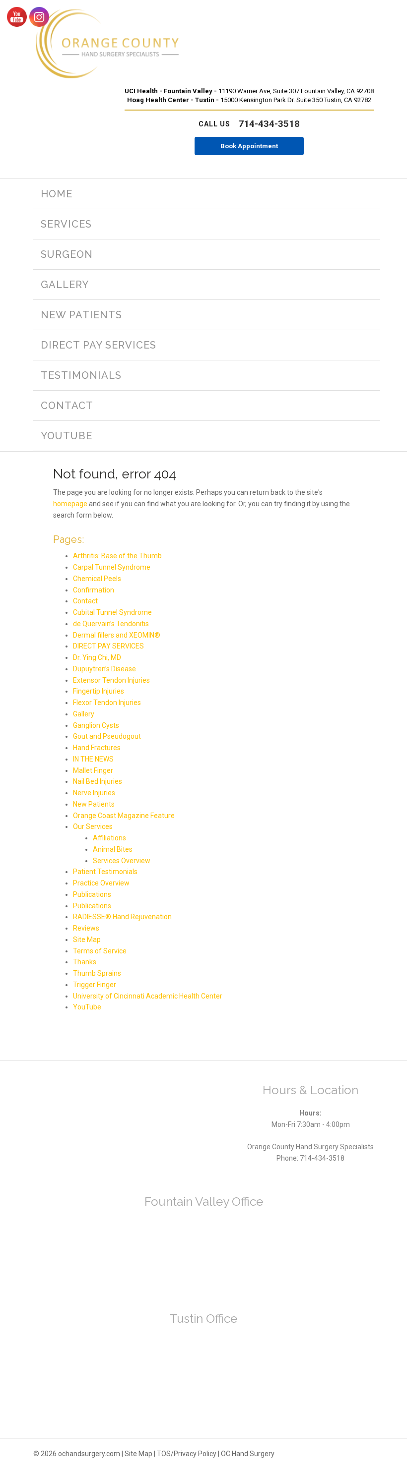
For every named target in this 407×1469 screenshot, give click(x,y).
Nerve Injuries (94, 793)
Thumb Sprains (97, 973)
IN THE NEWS (93, 759)
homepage (70, 504)
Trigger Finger (94, 985)
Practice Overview (101, 883)
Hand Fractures (97, 748)
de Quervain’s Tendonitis (111, 624)
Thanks (84, 962)
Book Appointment (249, 146)
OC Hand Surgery (247, 1454)
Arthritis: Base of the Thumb (117, 556)
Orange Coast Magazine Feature (124, 816)
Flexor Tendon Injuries (107, 702)
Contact (85, 601)
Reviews (86, 928)
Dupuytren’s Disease (104, 669)
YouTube (87, 1007)
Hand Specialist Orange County (107, 44)
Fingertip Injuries (98, 691)
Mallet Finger (93, 770)
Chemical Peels (97, 579)
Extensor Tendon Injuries (111, 680)
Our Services (93, 826)
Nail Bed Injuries (97, 781)
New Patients (94, 804)
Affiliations (109, 838)
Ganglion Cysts (96, 725)
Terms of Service (100, 951)
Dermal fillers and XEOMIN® (116, 635)
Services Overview (121, 861)
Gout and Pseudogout (107, 736)
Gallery (83, 714)
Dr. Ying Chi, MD (97, 657)
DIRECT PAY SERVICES (108, 646)
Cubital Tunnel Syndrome (112, 612)
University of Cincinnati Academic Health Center (147, 996)
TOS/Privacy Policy (186, 1454)
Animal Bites (113, 849)
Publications (92, 894)
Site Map (87, 939)
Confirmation (93, 590)
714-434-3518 (249, 123)
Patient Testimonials (105, 872)
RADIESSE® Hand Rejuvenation (122, 917)
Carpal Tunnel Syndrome (111, 567)
